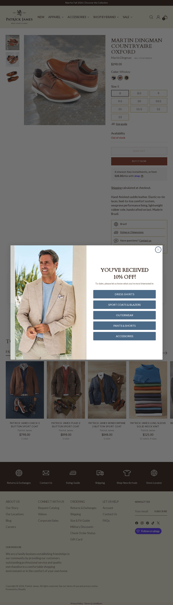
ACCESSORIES (124, 336)
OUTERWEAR (124, 315)
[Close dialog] (158, 250)
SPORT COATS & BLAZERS (124, 304)
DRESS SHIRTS (124, 294)
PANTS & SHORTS (124, 325)
